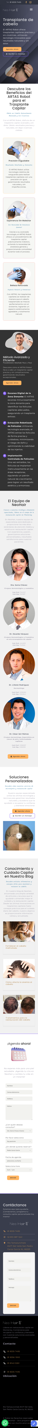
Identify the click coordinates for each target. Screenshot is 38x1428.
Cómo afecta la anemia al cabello (19, 983)
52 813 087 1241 (14, 1237)
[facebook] (26, 2)
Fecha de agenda (13, 1157)
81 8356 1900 (13, 1357)
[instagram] (30, 2)
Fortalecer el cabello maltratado (16, 947)
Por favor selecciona (15, 1138)
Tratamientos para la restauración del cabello (18, 1019)
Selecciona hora (13, 1166)
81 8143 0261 (13, 1363)
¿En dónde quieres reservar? (19, 1147)
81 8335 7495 (15, 2)
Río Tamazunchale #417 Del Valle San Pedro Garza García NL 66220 (20, 1246)
